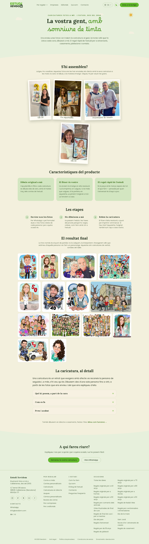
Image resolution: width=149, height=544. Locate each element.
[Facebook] (18, 498)
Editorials (64, 5)
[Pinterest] (35, 498)
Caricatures (48, 487)
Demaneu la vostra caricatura (64, 460)
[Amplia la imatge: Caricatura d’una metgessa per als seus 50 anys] (29, 297)
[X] (23, 498)
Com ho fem (74, 480)
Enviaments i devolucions (105, 539)
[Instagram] (12, 498)
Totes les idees (100, 480)
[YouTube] (29, 498)
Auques (47, 493)
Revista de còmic (51, 500)
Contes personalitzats (52, 483)
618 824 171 (14, 492)
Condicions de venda (85, 539)
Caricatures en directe (53, 490)
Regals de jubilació (101, 531)
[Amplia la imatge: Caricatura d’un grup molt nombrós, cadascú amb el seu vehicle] (97, 325)
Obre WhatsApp (91, 460)
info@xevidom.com (18, 510)
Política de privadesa (66, 539)
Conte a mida (49, 480)
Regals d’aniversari (101, 523)
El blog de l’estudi (76, 487)
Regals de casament (126, 528)
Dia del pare (98, 519)
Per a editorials (49, 506)
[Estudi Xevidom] (16, 4)
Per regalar (41, 5)
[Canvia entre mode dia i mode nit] (116, 5)
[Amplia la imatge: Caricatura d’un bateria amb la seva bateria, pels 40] (53, 297)
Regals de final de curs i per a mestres (103, 515)
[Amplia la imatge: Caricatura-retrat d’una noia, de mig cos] (58, 350)
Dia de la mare (124, 514)
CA (11, 514)
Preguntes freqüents (77, 493)
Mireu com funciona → (97, 422)
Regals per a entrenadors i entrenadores (128, 509)
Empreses (54, 5)
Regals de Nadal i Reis (126, 503)
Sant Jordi (122, 519)
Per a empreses (50, 503)
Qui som (74, 5)
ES (15, 514)
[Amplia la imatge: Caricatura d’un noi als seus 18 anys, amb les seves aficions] (28, 266)
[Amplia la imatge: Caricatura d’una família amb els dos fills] (49, 266)
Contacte (85, 5)
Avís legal (52, 539)
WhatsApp (14, 507)
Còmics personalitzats (53, 496)
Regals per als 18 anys (102, 528)
